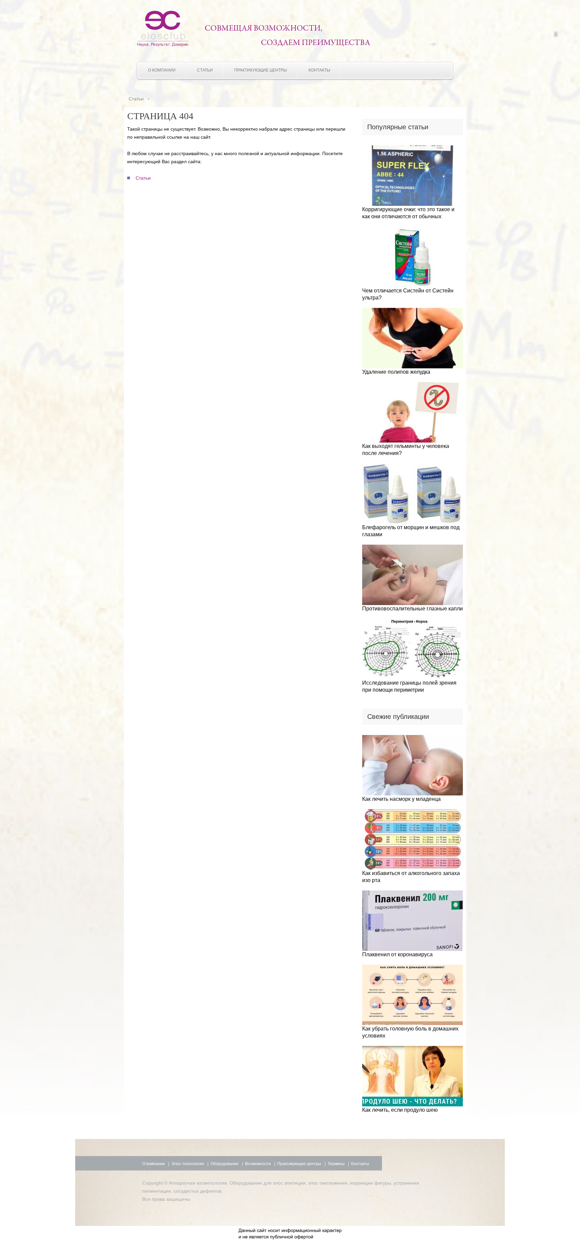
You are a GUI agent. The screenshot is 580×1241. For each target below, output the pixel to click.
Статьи (205, 70)
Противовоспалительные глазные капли (412, 608)
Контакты (319, 70)
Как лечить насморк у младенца (401, 799)
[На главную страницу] (163, 45)
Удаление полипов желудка (396, 372)
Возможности (258, 1163)
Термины (336, 1163)
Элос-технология (187, 1163)
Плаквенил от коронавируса (397, 954)
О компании (162, 70)
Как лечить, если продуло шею (400, 1110)
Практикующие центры (260, 70)
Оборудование (224, 1163)
